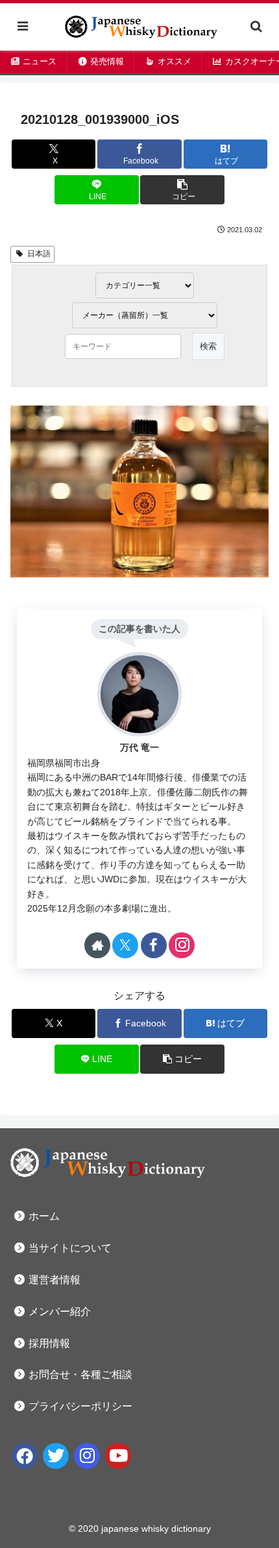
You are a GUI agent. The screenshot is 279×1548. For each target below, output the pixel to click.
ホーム (43, 1216)
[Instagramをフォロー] (182, 945)
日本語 (39, 253)
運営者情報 (53, 1279)
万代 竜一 (139, 747)
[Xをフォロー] (125, 945)
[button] (182, 189)
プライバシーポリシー (79, 1406)
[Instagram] (87, 1456)
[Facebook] (25, 1456)
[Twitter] (56, 1456)
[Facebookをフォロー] (154, 945)
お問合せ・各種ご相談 (79, 1374)
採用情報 (48, 1343)
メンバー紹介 (58, 1311)
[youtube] (118, 1456)
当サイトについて (69, 1247)
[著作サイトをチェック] (97, 945)
